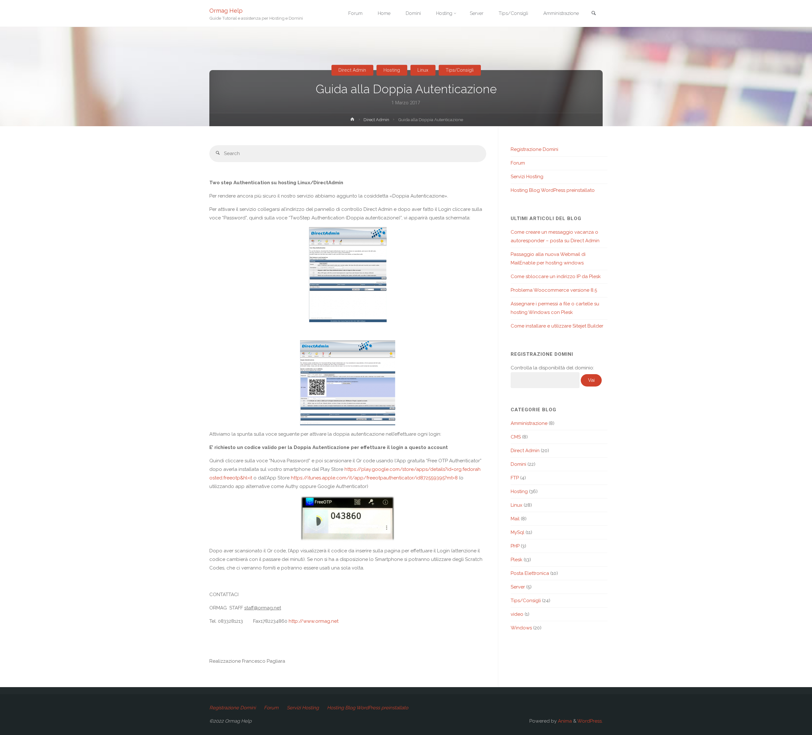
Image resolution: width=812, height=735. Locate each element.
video (517, 614)
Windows (521, 628)
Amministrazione (529, 423)
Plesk (516, 560)
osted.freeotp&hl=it (230, 478)
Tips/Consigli (460, 70)
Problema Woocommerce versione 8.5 (554, 290)
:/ (299, 621)
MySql (517, 532)
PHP (515, 546)
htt (292, 621)
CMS (516, 437)
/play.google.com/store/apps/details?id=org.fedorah (419, 469)
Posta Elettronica (530, 573)
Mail (515, 519)
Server (518, 587)
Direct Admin (352, 70)
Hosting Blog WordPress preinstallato (553, 190)
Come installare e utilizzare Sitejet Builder (557, 326)
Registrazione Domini (534, 149)
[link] (593, 14)
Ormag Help (226, 10)
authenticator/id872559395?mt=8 (420, 478)
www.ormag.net (320, 621)
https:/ (351, 469)
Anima (564, 721)
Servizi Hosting (527, 176)
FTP (515, 478)
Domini (518, 464)
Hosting (391, 70)
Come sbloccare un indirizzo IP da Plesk (556, 276)
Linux (422, 70)
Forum (518, 163)
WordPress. (590, 721)
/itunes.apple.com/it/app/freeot (342, 478)
